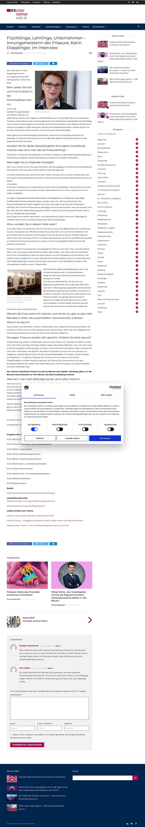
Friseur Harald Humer (20, 167)
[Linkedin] (137, 2)
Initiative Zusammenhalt (109, 186)
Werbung (46, 2)
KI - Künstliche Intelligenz (109, 198)
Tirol (99, 295)
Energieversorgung (106, 165)
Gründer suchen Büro (35, 621)
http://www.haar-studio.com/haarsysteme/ (26, 506)
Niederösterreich (105, 232)
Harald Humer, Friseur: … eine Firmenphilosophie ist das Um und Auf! (38, 525)
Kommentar (16, 695)
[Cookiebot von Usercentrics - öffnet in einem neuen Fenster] (111, 387)
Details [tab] (72, 395)
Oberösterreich (104, 236)
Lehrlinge (102, 211)
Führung (102, 173)
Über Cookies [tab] (106, 395)
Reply (58, 646)
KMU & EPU (103, 203)
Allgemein (102, 140)
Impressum (36, 2)
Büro (100, 156)
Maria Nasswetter (17, 53)
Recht (100, 261)
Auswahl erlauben (72, 438)
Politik (100, 253)
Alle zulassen (105, 438)
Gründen (22, 27)
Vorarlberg (102, 308)
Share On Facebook (20, 63)
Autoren (101, 144)
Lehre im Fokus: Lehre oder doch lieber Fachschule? (30, 516)
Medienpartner (104, 219)
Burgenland (103, 152)
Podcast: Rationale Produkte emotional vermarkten (42, 777)
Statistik (101, 283)
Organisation (71, 27)
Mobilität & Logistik (106, 228)
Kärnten (101, 194)
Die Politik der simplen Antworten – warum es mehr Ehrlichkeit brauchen (122, 70)
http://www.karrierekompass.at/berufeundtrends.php (31, 493)
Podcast (85, 27)
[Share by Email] (53, 63)
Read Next (29, 618)
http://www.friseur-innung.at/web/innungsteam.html (31, 501)
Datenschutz (25, 2)
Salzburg (101, 270)
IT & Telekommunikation (109, 190)
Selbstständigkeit (53, 27)
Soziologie (102, 278)
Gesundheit (103, 177)
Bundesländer (99, 27)
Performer (102, 245)
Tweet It (42, 63)
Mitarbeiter (103, 224)
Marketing (36, 27)
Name (13, 723)
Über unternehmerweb (108, 299)
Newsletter (56, 2)
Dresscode (102, 161)
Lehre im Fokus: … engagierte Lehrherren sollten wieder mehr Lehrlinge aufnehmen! (45, 520)
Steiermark (103, 287)
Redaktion (102, 266)
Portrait (10, 27)
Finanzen (102, 169)
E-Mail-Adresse (45, 723)
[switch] (60, 429)
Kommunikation (105, 207)
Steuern (101, 291)
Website (68, 723)
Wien (100, 312)
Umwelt (101, 304)
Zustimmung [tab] (39, 395)
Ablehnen (40, 438)
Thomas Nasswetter (14, 599)
